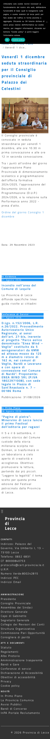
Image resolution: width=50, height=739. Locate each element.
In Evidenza (9, 276)
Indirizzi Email (11, 582)
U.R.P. (5, 569)
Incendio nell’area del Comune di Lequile (19, 287)
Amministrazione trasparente (22, 660)
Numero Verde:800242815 (19, 573)
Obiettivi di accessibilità (18, 677)
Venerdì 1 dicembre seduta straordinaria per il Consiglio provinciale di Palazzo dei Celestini (24, 73)
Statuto (6, 647)
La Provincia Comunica (17, 700)
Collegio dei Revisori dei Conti (23, 624)
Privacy (6, 681)
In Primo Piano (11, 408)
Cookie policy (10, 686)
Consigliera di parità (15, 637)
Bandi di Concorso (14, 709)
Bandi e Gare (10, 664)
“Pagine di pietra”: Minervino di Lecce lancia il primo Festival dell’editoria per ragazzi (22, 422)
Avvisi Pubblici (11, 704)
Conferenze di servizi (16, 669)
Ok (7, 40)
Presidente (8, 599)
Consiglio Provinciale (16, 603)
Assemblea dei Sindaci (17, 607)
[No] (46, 22)
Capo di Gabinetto (14, 616)
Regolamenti (10, 652)
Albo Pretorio (10, 656)
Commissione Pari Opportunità (23, 633)
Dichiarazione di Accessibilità (22, 673)
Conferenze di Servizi (15, 314)
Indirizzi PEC (10, 578)
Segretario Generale (15, 620)
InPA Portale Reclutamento (20, 713)
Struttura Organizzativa (18, 629)
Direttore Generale (14, 612)
